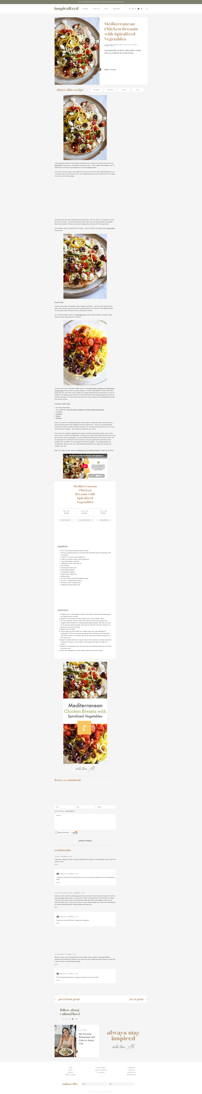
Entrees (116, 44)
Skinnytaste (58, 165)
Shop (106, 8)
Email (124, 89)
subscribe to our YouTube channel (88, 450)
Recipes (85, 8)
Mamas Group (131, 1074)
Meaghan (63, 873)
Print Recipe (66, 520)
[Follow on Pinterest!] (62, 1019)
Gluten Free (108, 44)
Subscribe (116, 8)
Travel (84, 1030)
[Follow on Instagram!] (132, 8)
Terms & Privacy (70, 1074)
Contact (71, 1072)
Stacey (57, 856)
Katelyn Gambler (109, 1091)
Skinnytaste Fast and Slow (95, 409)
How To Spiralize (101, 1070)
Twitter (58, 416)
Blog (70, 1067)
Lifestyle (96, 8)
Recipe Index (101, 1067)
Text (137, 89)
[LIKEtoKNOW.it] (141, 8)
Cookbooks (131, 1067)
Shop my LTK (131, 1072)
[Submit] (138, 1084)
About (70, 1070)
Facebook (110, 89)
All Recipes (101, 1072)
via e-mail (73, 437)
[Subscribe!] (138, 8)
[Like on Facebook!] (135, 8)
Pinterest (96, 89)
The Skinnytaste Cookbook (95, 388)
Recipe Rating (59, 811)
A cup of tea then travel (63, 893)
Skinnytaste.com (81, 315)
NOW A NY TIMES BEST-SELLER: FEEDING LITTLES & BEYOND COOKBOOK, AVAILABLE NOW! (101, 2)
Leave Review (104, 520)
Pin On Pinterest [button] (85, 520)
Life (80, 1030)
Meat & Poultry (125, 44)
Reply (56, 864)
